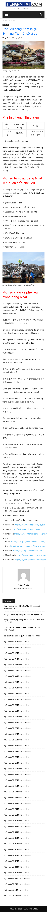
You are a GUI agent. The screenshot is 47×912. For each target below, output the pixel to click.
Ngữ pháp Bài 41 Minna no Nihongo (17, 694)
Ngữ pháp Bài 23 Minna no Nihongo (17, 798)
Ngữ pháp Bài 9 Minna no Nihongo (17, 878)
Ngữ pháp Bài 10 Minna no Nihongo (17, 873)
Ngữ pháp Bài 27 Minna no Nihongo (17, 774)
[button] (40, 14)
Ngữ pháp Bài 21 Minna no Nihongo (17, 809)
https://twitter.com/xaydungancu (26, 529)
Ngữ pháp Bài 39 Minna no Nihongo (17, 705)
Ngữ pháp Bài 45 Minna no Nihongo (17, 670)
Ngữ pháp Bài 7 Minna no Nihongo (17, 890)
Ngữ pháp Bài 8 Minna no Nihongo (17, 884)
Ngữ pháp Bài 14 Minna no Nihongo (17, 850)
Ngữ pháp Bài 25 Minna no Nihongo (17, 786)
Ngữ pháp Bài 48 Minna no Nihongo (17, 653)
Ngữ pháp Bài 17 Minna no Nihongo (17, 832)
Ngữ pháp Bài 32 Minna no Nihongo (17, 746)
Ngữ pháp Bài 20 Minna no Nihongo (17, 815)
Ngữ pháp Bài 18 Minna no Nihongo (17, 826)
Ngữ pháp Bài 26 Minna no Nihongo (17, 780)
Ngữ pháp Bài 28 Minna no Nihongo (17, 769)
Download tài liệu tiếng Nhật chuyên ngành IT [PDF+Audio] (22, 628)
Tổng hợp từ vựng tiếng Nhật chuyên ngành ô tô (23, 614)
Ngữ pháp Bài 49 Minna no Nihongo (17, 647)
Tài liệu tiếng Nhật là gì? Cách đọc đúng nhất (22, 636)
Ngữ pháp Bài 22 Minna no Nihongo (17, 803)
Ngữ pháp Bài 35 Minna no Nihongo (17, 728)
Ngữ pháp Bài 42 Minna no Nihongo (17, 688)
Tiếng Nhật (6, 38)
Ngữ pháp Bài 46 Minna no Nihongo (17, 665)
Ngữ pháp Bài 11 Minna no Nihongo (17, 867)
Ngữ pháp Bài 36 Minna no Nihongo (17, 722)
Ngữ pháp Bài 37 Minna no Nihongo (17, 717)
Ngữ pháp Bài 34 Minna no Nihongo (17, 734)
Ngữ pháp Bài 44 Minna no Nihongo (17, 676)
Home (5, 21)
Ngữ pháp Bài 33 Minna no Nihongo (17, 740)
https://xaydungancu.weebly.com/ (27, 550)
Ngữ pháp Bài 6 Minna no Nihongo (17, 896)
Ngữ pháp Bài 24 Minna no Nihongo (17, 792)
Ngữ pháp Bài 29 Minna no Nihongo (17, 763)
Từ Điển (12, 21)
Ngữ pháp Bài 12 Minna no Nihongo (17, 861)
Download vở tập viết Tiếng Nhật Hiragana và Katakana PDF (22, 607)
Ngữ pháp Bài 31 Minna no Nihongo (17, 751)
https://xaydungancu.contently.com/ (30, 559)
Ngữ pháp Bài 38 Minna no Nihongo (17, 711)
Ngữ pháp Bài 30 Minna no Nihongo (17, 757)
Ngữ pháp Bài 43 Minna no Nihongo (17, 682)
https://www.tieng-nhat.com (23, 588)
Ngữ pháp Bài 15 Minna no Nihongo (17, 844)
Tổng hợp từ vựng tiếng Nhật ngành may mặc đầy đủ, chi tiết (24, 621)
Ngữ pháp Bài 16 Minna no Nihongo (17, 838)
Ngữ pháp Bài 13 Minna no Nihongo (17, 855)
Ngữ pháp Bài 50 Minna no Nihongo (17, 642)
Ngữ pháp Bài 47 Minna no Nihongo (17, 659)
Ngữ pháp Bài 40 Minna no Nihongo (17, 699)
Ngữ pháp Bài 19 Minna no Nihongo (17, 821)
